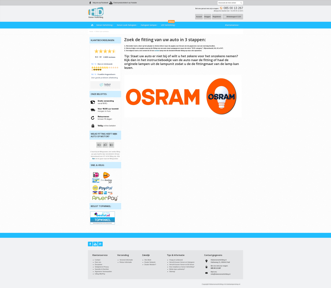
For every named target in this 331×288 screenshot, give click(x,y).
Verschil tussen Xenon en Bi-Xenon (181, 264)
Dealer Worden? (150, 264)
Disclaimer (98, 264)
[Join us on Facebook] (90, 244)
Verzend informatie (126, 260)
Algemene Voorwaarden (103, 271)
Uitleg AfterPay (100, 274)
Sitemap (172, 271)
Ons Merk (147, 260)
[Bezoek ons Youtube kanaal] (95, 244)
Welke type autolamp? (177, 269)
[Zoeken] (241, 3)
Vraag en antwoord (176, 260)
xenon (157, 51)
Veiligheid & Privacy (102, 267)
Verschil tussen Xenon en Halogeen (181, 262)
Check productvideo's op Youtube (125, 3)
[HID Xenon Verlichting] (97, 12)
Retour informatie (126, 262)
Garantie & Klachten (102, 269)
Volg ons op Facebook (100, 3)
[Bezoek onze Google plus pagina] (100, 244)
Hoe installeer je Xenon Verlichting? (181, 267)
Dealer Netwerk (149, 262)
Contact (97, 260)
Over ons (98, 262)
